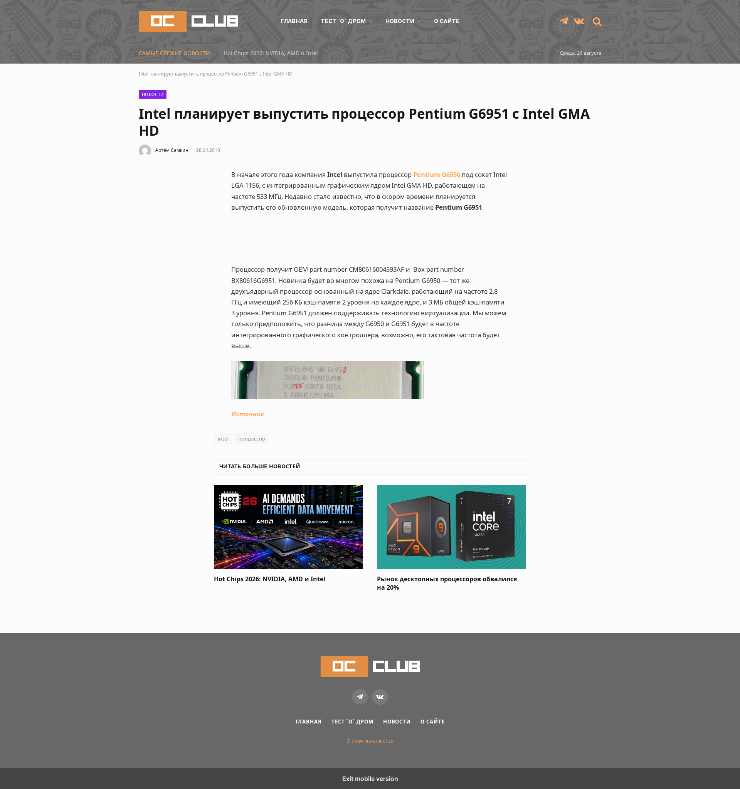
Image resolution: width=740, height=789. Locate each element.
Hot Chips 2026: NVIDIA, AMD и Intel (271, 53)
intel (223, 438)
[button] (596, 21)
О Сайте (446, 21)
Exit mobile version (370, 778)
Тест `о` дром (343, 21)
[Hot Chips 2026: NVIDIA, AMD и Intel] (288, 527)
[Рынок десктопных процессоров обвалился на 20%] (451, 527)
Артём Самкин (171, 150)
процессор (252, 438)
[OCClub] (188, 21)
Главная (294, 21)
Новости (399, 21)
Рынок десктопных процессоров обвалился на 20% (447, 583)
